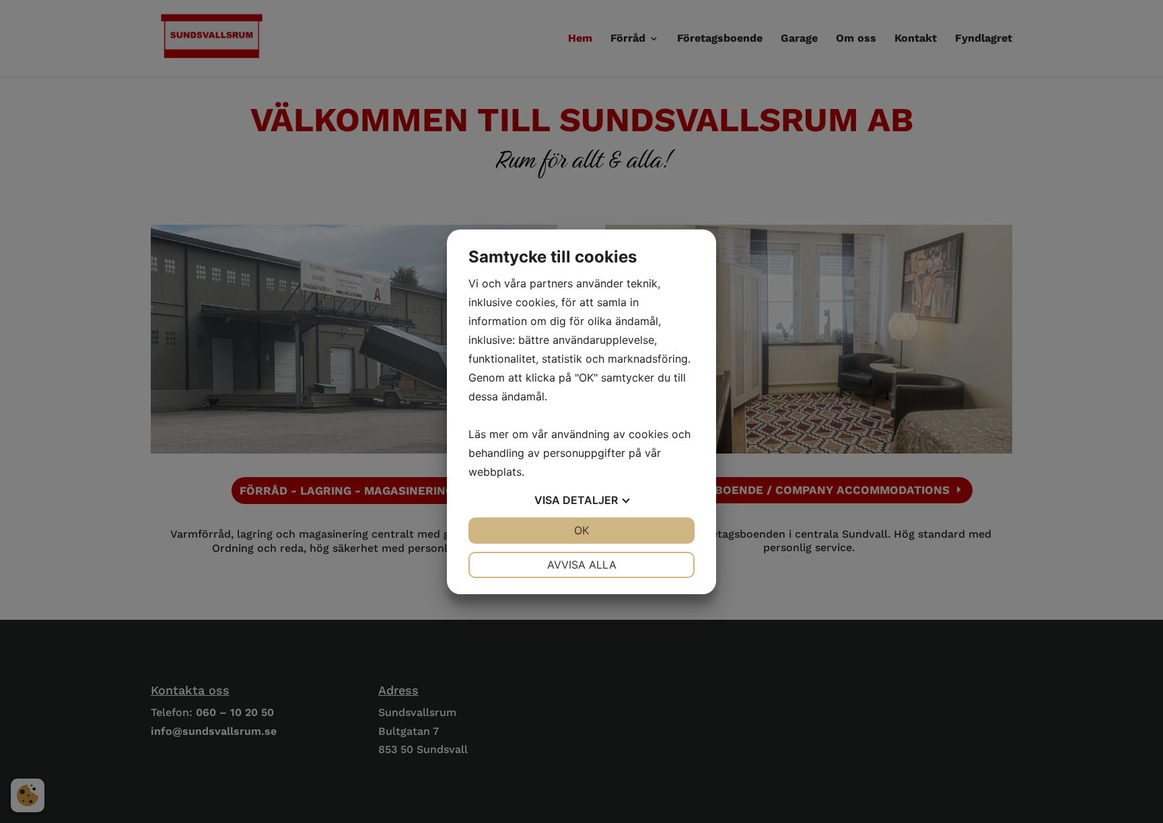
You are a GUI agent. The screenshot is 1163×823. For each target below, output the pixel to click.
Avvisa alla (581, 564)
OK (581, 530)
